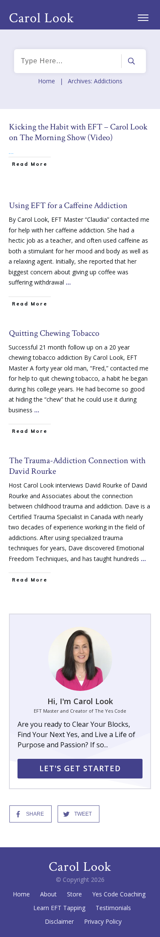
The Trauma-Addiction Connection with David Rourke (80, 521)
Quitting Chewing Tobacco (80, 383)
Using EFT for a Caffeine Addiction (80, 255)
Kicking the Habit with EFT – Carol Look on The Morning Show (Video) (80, 152)
